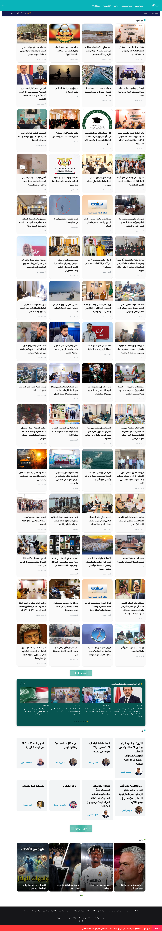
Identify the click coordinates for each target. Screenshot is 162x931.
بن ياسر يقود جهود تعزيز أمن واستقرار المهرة (132, 648)
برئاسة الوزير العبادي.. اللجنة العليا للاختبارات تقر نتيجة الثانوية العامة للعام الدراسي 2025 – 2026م (32, 606)
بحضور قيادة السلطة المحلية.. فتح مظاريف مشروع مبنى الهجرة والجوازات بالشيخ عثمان (32, 222)
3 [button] (83, 721)
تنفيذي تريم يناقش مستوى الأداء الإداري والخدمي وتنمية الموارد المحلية (97, 222)
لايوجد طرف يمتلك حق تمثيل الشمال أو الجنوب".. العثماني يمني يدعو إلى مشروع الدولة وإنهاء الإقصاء (33, 652)
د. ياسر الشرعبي (125, 810)
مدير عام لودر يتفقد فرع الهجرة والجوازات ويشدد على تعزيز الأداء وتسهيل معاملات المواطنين (130, 348)
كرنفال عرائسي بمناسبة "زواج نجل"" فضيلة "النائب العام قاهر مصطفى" (98, 263)
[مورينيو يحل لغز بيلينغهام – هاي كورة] (65, 867)
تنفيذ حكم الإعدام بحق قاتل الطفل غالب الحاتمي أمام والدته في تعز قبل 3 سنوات (33, 348)
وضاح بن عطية (60, 804)
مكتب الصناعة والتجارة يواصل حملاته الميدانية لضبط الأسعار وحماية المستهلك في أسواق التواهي (33, 433)
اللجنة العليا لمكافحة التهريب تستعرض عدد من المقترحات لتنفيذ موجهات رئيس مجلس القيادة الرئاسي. (132, 433)
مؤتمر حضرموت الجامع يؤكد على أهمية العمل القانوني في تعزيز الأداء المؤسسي (130, 520)
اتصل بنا (60, 917)
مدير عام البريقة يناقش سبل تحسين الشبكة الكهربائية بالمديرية (130, 559)
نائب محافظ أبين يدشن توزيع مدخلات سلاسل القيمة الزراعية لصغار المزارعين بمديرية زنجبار (98, 711)
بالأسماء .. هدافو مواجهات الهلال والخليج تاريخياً (34, 886)
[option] (128, 702)
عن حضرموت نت (99, 917)
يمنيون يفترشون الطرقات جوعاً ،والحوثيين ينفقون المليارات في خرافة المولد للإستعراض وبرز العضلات (98, 795)
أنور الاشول (27, 804)
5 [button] (80, 721)
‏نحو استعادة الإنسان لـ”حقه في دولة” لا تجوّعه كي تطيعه (99, 746)
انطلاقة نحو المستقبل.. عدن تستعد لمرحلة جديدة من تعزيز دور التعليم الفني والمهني (130, 307)
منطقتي (97, 5)
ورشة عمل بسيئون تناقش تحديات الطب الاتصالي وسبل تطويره (99, 180)
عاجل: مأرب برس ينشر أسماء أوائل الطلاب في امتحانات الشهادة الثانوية (66, 50)
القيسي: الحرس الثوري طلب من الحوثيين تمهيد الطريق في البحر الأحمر (65, 307)
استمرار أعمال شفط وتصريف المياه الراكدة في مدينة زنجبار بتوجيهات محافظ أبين (99, 390)
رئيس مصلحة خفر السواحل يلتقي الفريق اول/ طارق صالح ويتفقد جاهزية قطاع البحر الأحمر (64, 520)
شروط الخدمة (68, 917)
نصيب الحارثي (125, 771)
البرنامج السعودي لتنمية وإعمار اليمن (126, 683)
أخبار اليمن (139, 5)
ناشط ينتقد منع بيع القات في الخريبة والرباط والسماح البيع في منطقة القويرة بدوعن (33, 50)
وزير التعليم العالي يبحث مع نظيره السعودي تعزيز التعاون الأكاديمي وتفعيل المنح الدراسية (97, 307)
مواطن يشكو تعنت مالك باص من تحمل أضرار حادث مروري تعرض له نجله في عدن (33, 263)
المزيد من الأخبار (81, 673)
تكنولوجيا (107, 5)
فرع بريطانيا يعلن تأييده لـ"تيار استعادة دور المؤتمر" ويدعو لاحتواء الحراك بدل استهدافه (99, 650)
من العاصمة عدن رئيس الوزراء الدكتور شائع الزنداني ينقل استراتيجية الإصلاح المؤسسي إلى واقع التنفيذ (131, 793)
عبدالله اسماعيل (27, 762)
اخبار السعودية (126, 5)
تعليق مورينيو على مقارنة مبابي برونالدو (132, 886)
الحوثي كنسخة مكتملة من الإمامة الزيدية (33, 744)
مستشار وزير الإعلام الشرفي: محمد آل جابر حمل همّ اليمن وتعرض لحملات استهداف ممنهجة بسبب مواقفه (132, 608)
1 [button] (87, 721)
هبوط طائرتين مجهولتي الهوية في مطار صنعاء (66, 220)
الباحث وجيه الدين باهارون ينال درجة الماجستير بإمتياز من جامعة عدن (131, 91)
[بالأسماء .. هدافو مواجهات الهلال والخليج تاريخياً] (33, 867)
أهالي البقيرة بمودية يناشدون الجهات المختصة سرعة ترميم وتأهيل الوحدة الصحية (34, 180)
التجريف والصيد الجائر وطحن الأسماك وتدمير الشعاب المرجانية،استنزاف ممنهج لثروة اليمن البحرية (131, 752)
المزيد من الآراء (81, 828)
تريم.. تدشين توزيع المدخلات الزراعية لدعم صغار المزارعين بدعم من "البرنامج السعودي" (65, 711)
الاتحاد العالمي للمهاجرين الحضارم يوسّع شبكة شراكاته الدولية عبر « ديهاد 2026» (65, 431)
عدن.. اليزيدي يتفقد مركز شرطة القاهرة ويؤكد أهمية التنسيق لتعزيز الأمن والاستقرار (131, 222)
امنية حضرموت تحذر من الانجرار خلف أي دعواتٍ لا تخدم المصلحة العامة (98, 91)
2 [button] (85, 721)
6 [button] (78, 721)
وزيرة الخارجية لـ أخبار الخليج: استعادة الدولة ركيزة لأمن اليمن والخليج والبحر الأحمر (33, 307)
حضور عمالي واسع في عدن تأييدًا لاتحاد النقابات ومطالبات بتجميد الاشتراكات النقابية (130, 180)
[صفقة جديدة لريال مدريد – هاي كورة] (97, 867)
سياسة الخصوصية (88, 917)
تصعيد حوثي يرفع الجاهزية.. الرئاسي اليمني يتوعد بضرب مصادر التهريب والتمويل (100, 520)
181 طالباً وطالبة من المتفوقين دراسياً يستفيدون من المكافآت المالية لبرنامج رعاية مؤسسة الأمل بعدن (97, 138)
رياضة (116, 5)
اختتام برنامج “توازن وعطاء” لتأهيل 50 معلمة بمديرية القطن (65, 134)
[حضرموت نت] (156, 5)
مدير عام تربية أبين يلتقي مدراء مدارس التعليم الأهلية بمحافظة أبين (65, 650)
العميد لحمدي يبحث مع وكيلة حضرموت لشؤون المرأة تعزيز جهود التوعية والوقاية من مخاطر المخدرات (98, 433)
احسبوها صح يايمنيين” (32, 785)
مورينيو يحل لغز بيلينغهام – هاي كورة (67, 886)
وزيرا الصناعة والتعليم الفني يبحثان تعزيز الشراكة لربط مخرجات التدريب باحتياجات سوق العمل (64, 390)
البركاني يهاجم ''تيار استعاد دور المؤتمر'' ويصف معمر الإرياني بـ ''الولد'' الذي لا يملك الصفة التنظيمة (33, 93)
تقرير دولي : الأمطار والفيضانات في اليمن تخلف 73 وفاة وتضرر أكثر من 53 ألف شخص (98, 50)
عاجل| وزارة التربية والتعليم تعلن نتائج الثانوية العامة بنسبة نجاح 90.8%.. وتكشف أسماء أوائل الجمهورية (131, 138)
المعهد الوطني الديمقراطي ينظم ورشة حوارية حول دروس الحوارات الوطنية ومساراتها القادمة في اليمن (64, 563)
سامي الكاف (93, 762)
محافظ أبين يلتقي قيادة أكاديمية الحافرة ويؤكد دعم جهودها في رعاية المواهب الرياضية (131, 390)
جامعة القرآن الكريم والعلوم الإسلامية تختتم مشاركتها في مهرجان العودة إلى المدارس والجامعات (66, 477)
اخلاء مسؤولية (77, 917)
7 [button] (76, 721)
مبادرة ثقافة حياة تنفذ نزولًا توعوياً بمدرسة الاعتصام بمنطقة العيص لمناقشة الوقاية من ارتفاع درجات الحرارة (130, 265)
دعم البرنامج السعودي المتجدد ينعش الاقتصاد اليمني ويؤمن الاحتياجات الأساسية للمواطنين (36, 711)
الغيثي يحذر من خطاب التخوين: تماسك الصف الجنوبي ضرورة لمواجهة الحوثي (66, 348)
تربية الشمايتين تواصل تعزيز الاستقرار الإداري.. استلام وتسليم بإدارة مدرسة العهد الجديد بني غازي (130, 477)
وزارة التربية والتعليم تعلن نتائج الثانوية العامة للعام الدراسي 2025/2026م (131, 50)
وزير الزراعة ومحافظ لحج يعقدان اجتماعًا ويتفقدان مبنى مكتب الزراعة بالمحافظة (65, 606)
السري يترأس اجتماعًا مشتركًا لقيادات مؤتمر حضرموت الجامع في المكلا (33, 561)
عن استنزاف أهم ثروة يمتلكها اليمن (66, 744)
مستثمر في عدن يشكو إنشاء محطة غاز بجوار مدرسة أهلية (99, 346)
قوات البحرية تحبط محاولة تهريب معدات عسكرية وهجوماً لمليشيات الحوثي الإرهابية (98, 606)
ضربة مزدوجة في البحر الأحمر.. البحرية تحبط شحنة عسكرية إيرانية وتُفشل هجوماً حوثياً (98, 475)
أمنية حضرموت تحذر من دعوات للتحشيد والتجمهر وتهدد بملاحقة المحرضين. (65, 180)
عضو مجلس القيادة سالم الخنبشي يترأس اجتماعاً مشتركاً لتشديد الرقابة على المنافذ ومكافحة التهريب (66, 265)
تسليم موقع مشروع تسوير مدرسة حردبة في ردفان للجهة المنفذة (34, 520)
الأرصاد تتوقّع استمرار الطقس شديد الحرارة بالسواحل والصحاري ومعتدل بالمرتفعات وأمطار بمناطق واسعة (98, 563)
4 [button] (81, 721)
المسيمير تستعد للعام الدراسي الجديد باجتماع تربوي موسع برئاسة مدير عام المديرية (32, 136)
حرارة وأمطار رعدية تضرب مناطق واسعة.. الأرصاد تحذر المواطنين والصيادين (32, 475)
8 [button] (74, 721)
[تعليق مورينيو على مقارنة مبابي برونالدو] (129, 867)
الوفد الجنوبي (70, 785)
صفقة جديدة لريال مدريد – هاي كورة (99, 886)
